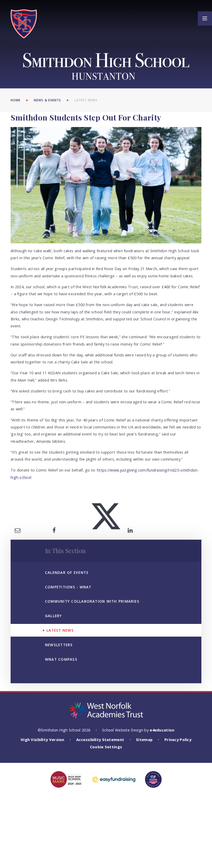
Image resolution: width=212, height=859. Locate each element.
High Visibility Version (42, 739)
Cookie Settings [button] (106, 746)
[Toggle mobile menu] (205, 18)
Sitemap (144, 739)
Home (15, 100)
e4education (162, 730)
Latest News (85, 100)
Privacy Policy (177, 739)
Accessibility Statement (100, 739)
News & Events (47, 100)
